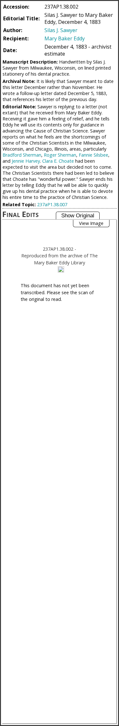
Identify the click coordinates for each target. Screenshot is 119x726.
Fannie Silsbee (93, 155)
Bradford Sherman (22, 155)
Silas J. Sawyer (60, 30)
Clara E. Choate (58, 161)
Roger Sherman (60, 155)
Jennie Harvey (26, 161)
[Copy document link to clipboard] (61, 269)
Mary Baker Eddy (64, 38)
